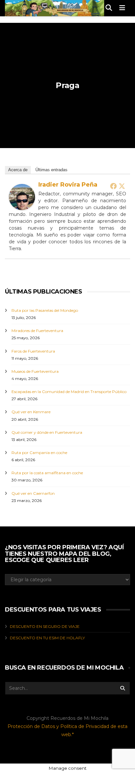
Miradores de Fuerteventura (37, 330)
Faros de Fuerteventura (33, 351)
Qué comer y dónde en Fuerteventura (46, 432)
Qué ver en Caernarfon (33, 493)
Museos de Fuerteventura (35, 371)
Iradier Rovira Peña (67, 184)
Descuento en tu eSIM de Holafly (47, 637)
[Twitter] (122, 186)
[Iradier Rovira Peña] (22, 196)
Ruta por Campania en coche (39, 452)
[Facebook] (113, 186)
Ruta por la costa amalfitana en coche (47, 472)
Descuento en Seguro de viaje (45, 626)
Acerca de (18, 169)
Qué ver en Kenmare (30, 411)
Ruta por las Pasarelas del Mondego (44, 310)
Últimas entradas (51, 169)
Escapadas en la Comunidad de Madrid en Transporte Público (68, 391)
